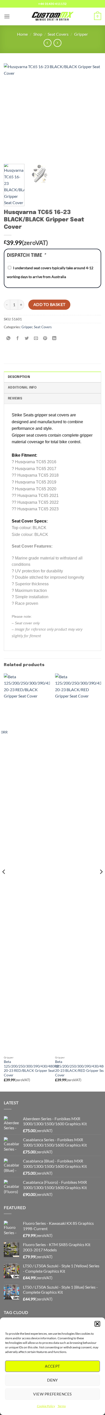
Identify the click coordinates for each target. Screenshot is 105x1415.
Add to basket (49, 304)
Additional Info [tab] (22, 387)
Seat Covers (58, 34)
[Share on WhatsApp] (8, 338)
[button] (97, 1323)
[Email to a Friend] (36, 338)
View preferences (52, 1394)
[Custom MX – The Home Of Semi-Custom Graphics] (52, 16)
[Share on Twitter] (27, 338)
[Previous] (12, 111)
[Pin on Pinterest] (45, 338)
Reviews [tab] (15, 398)
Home (22, 34)
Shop (37, 34)
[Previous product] (57, 43)
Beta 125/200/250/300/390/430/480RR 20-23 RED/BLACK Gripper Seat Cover (31, 1068)
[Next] (92, 111)
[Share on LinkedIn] (54, 338)
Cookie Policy (46, 1406)
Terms (62, 1406)
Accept (52, 1366)
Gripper (81, 34)
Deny (52, 1380)
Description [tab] (19, 377)
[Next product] (47, 43)
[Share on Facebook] (18, 338)
